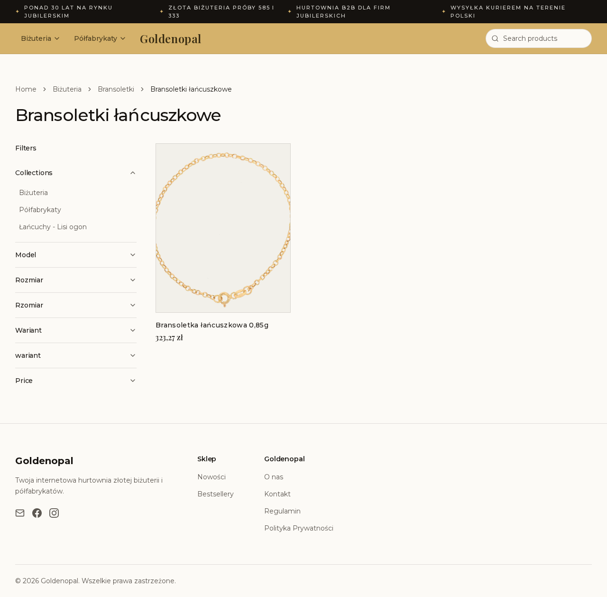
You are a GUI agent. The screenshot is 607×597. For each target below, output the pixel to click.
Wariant (28, 330)
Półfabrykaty (95, 38)
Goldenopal (171, 38)
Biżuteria (36, 38)
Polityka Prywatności (298, 528)
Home (26, 89)
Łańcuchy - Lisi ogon (53, 227)
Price (24, 380)
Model (25, 255)
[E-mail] (20, 513)
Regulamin (282, 511)
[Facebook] (37, 513)
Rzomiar (29, 305)
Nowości (211, 477)
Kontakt (277, 494)
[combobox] (539, 38)
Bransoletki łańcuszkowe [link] (191, 89)
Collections (34, 172)
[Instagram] (54, 513)
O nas (273, 477)
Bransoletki (116, 89)
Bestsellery (215, 494)
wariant (28, 355)
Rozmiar (29, 280)
